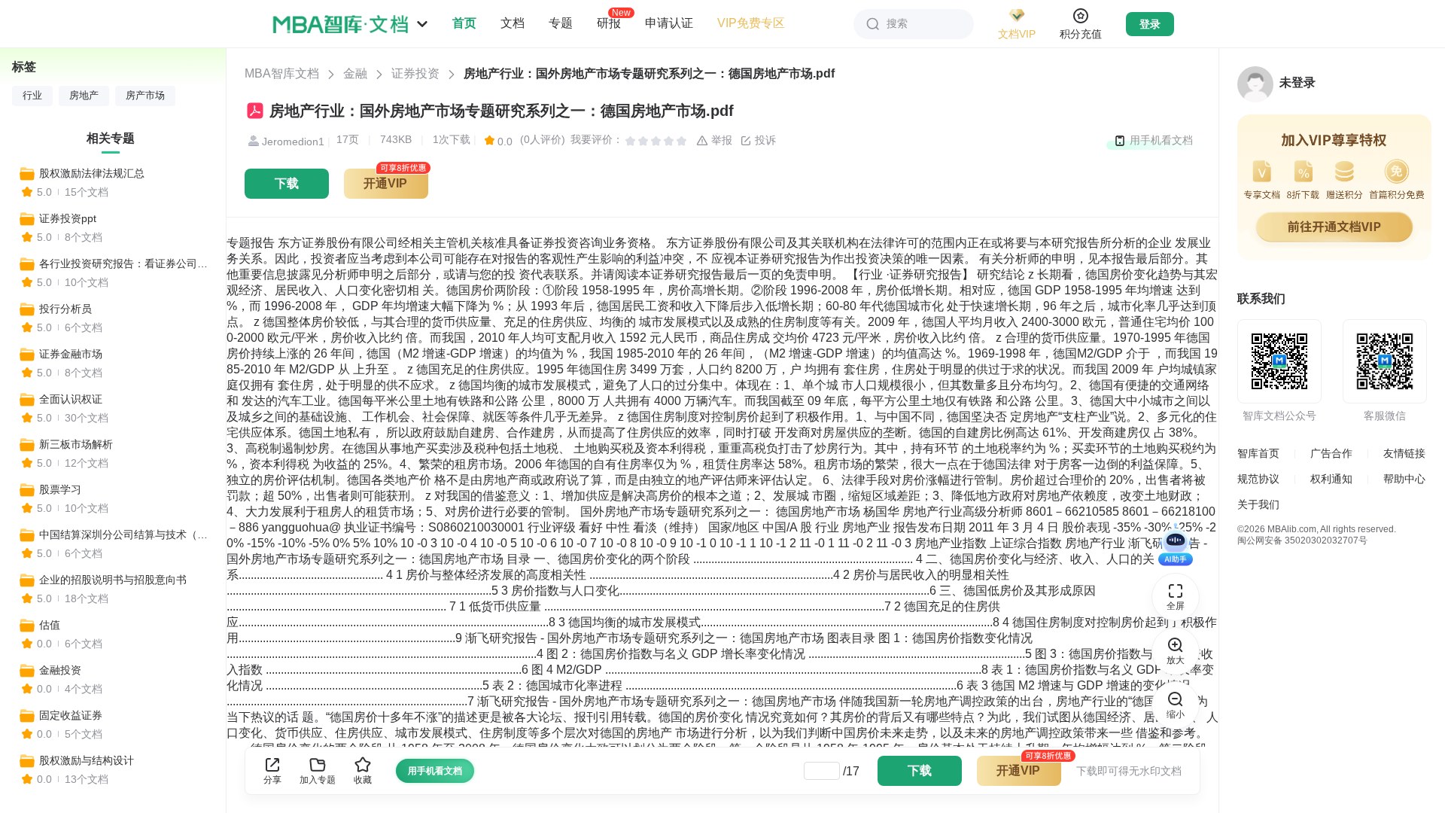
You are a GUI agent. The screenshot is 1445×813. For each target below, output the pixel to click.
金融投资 (60, 670)
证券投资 (415, 73)
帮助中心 (1404, 479)
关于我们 (1258, 504)
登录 (1150, 24)
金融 (355, 73)
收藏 (363, 780)
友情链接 (1404, 453)
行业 (32, 95)
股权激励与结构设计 (86, 760)
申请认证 (669, 23)
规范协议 (1258, 479)
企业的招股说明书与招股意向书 (113, 580)
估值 (49, 625)
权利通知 (1331, 479)
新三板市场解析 (76, 444)
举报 (720, 140)
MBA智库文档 (282, 73)
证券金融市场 (70, 354)
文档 (512, 23)
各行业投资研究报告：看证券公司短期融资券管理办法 (125, 263)
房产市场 (145, 95)
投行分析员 (65, 309)
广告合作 (1331, 453)
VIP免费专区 (751, 23)
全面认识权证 (70, 399)
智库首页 (1258, 453)
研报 (609, 22)
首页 (464, 23)
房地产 (84, 95)
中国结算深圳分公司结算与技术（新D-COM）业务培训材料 (125, 534)
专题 (561, 23)
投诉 (764, 140)
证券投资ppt (67, 218)
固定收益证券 (70, 715)
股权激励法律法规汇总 (91, 173)
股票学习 (60, 489)
